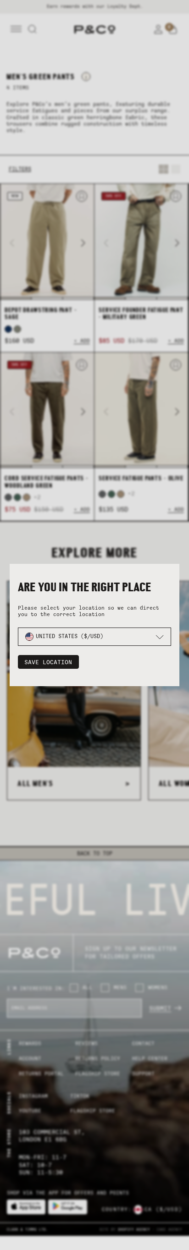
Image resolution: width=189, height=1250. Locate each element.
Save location (48, 662)
